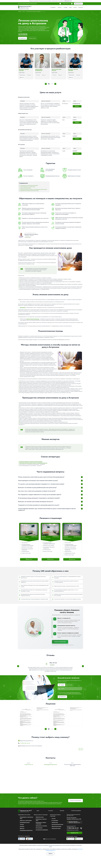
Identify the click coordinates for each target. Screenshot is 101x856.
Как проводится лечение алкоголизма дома (29, 185)
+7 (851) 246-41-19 (25, 743)
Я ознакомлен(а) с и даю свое (70, 693)
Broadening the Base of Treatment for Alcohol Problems (30, 461)
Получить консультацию (60, 641)
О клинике (50, 810)
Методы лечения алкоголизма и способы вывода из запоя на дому (34, 189)
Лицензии (62, 810)
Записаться (23, 38)
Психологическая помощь (26, 188)
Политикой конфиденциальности (73, 692)
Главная (19, 11)
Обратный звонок (78, 3)
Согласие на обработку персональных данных (72, 693)
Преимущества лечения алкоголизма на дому (30, 190)
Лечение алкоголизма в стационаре (33, 11)
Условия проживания (76, 810)
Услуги (24, 11)
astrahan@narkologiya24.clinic (50, 764)
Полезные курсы (32, 38)
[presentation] (21, 529)
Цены (38, 810)
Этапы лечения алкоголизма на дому (28, 186)
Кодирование (23, 307)
